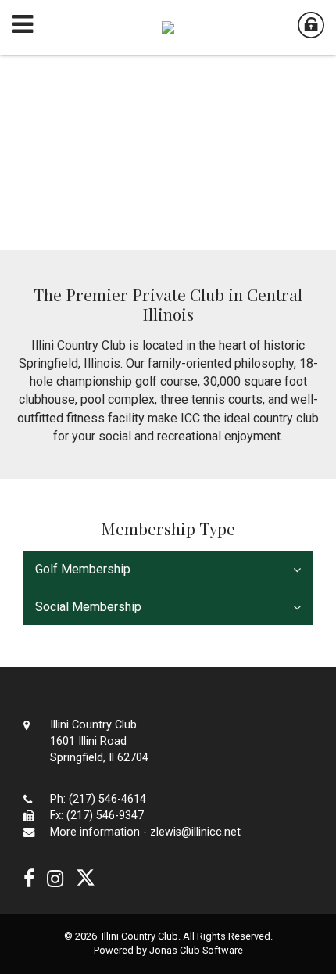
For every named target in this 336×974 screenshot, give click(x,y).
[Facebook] (28, 879)
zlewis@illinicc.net (195, 832)
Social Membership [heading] (88, 606)
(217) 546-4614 (107, 799)
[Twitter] (85, 879)
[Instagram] (55, 879)
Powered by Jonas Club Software (168, 950)
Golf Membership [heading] (82, 569)
